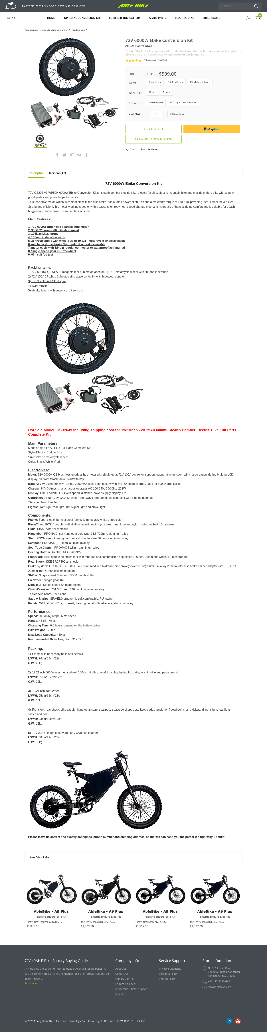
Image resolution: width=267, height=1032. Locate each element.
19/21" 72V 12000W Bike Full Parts (44, 922)
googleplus (71, 155)
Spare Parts (157, 18)
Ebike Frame (211, 18)
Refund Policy (167, 978)
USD (150, 74)
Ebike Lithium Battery (125, 18)
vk (79, 155)
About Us (120, 968)
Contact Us (121, 973)
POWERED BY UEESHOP (131, 1021)
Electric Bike (184, 18)
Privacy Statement (170, 968)
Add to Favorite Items (145, 149)
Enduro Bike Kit (80, 29)
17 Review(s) (149, 60)
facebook (57, 155)
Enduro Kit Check (125, 984)
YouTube (238, 1021)
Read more (31, 983)
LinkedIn (229, 1021)
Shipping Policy (168, 973)
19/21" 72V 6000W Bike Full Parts (152, 922)
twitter (64, 155)
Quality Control (124, 978)
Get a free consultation (153, 139)
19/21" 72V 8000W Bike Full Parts (98, 922)
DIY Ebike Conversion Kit (82, 18)
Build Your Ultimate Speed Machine (131, 991)
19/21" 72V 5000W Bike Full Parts (207, 922)
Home (51, 18)
